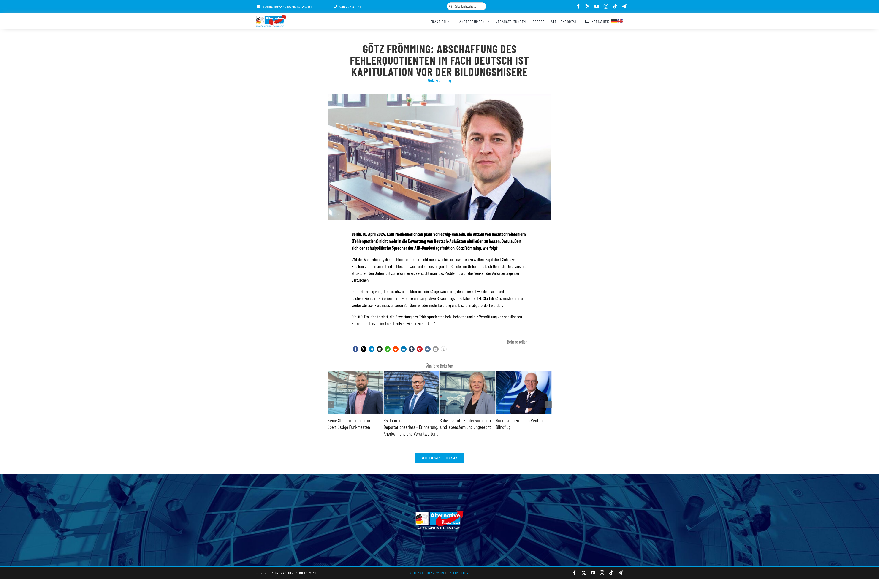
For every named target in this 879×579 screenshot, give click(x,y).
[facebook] (578, 6)
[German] (614, 20)
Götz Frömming (439, 80)
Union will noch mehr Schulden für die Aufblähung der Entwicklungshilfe (521, 426)
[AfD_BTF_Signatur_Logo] (271, 17)
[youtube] (596, 6)
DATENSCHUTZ (458, 573)
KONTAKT (416, 573)
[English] (620, 20)
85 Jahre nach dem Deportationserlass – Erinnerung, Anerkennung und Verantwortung (355, 426)
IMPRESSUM (435, 573)
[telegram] (624, 6)
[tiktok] (615, 6)
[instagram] (606, 6)
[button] (355, 349)
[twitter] (587, 6)
